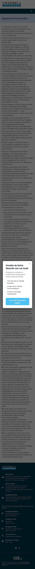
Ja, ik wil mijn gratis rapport (17, 301)
